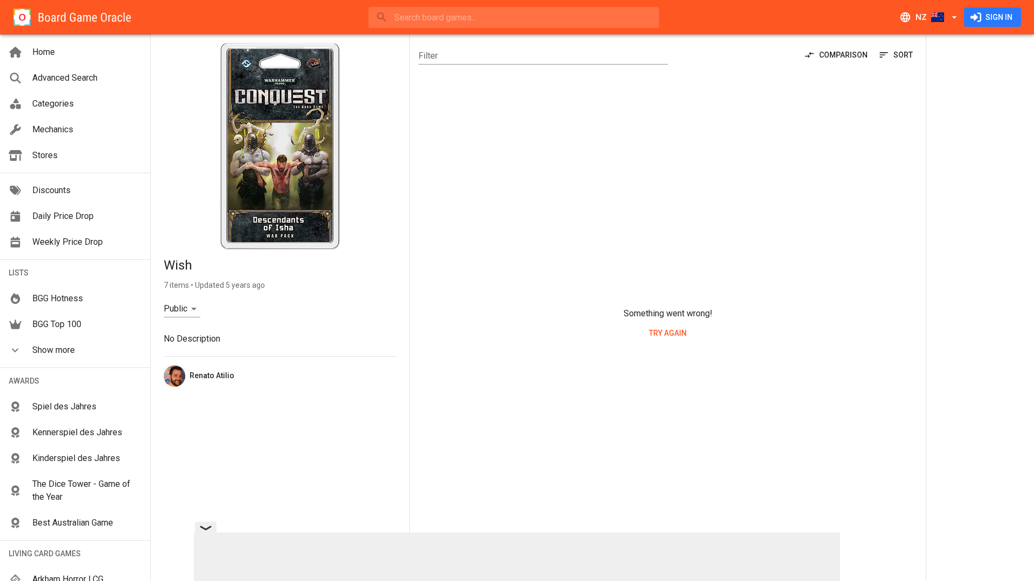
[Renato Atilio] (174, 376)
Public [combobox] (175, 308)
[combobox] (514, 17)
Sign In (999, 17)
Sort (903, 55)
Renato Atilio (212, 375)
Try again (668, 333)
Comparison (843, 55)
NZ (921, 17)
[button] (75, 350)
